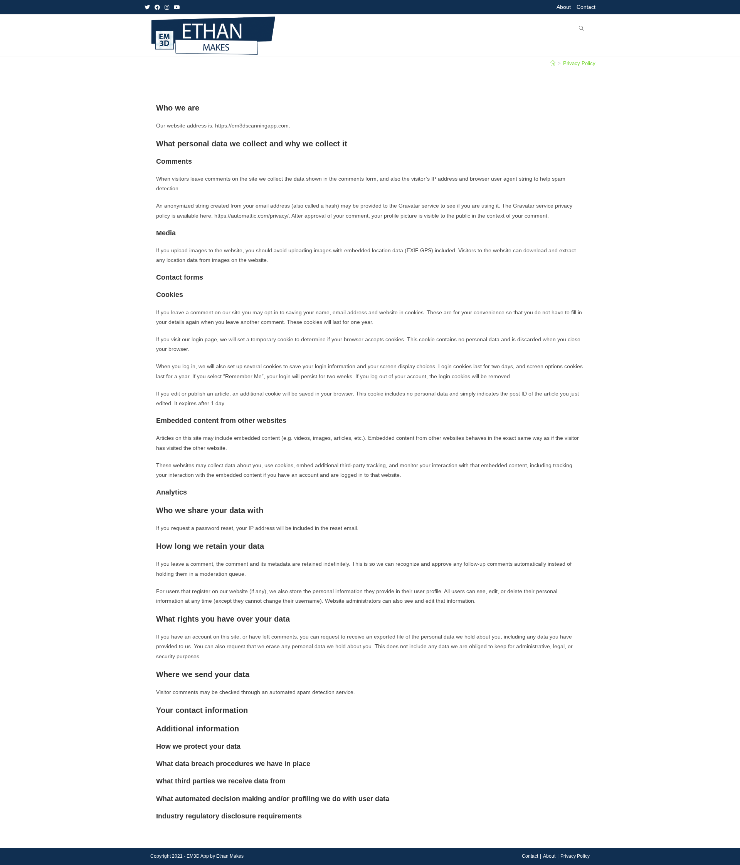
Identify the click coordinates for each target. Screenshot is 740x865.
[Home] (552, 63)
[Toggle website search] (581, 29)
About (564, 7)
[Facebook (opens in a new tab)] (157, 7)
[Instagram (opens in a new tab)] (167, 7)
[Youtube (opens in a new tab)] (177, 7)
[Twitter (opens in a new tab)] (148, 7)
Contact (586, 7)
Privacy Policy (575, 856)
